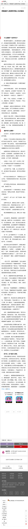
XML (4, 502)
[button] (22, 1)
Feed (4, 500)
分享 (20, 411)
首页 (2, 3)
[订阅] (11, 493)
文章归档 (20, 473)
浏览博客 (4, 477)
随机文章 (20, 475)
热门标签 (12, 475)
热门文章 (4, 508)
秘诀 (8, 389)
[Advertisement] (14, 24)
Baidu (4, 504)
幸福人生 (3, 389)
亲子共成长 (20, 477)
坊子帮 (12, 451)
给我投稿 (12, 473)
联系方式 (4, 473)
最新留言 (12, 477)
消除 (7, 446)
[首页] (26, 511)
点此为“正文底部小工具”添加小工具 (14, 459)
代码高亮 (4, 475)
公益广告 (4, 511)
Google (4, 506)
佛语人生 (6, 3)
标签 (4, 510)
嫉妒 (7, 443)
